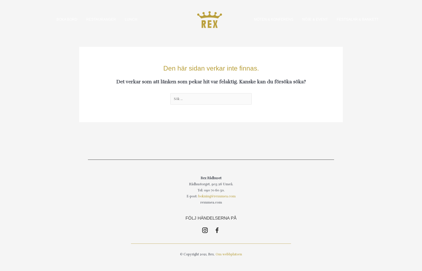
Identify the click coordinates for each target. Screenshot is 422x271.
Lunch (131, 19)
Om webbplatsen (229, 254)
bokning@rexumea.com (217, 196)
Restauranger (101, 19)
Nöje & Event (315, 19)
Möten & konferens (273, 19)
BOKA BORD (66, 19)
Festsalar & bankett (358, 19)
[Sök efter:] (211, 99)
